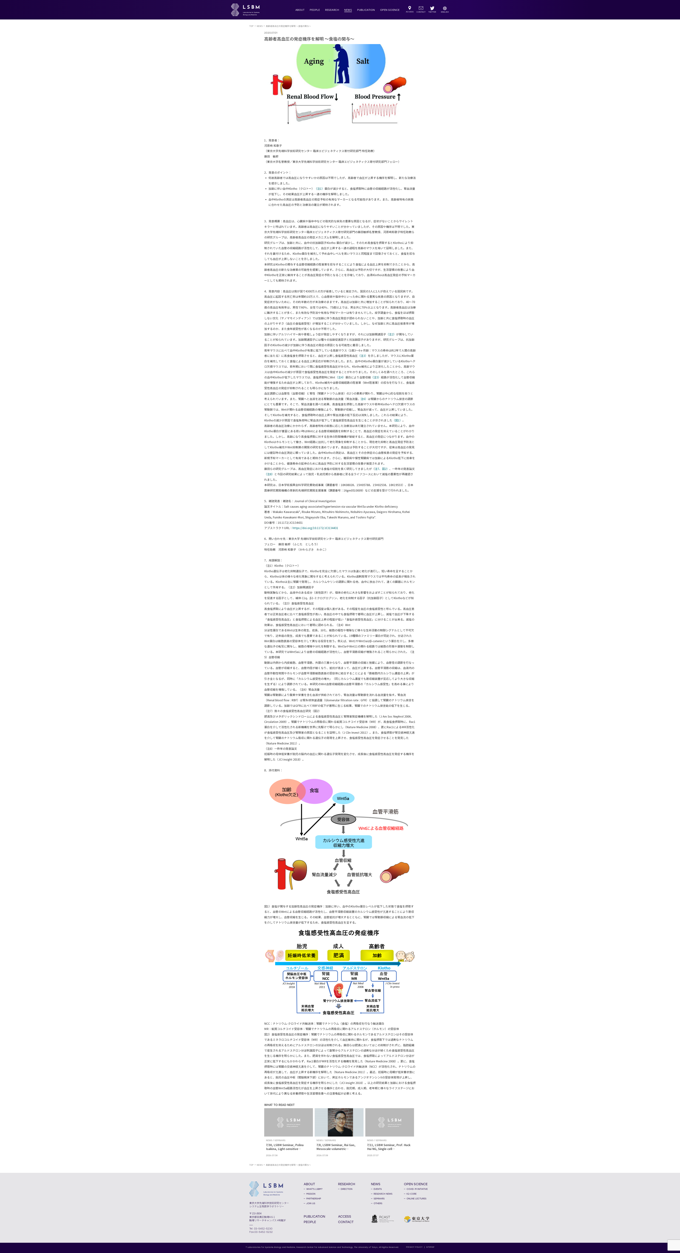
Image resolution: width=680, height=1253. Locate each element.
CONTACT (346, 1222)
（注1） (319, 188)
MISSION (310, 1194)
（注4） (340, 377)
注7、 (378, 469)
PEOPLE (315, 10)
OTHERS (378, 1203)
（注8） (269, 474)
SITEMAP (430, 1247)
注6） (364, 399)
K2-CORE (411, 1194)
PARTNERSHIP (313, 1198)
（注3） (363, 356)
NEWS (348, 10)
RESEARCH (332, 10)
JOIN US (310, 1203)
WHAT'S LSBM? (314, 1189)
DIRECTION (346, 1189)
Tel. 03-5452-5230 (260, 1228)
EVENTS (378, 1189)
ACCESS (344, 1216)
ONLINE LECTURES (416, 1198)
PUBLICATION (366, 10)
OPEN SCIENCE (390, 10)
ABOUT (300, 10)
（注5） (376, 377)
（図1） (397, 420)
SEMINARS (379, 1198)
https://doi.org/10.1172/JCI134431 (315, 528)
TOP (251, 26)
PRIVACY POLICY (414, 1247)
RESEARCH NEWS (383, 1194)
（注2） (391, 334)
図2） (385, 469)
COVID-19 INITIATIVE (417, 1189)
